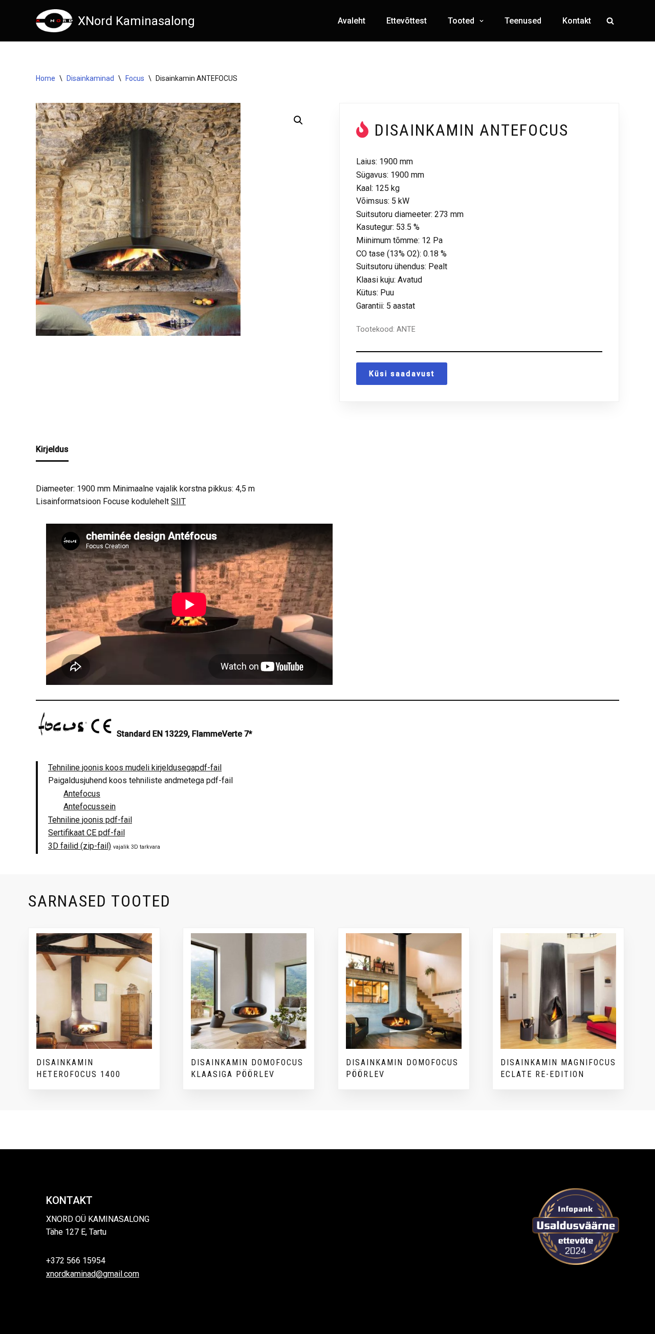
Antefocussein (89, 806)
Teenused (523, 21)
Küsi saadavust (401, 374)
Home (45, 78)
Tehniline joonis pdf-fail (90, 820)
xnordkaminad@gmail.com (92, 1274)
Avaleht (351, 21)
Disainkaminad (90, 78)
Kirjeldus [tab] (52, 449)
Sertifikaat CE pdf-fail (86, 832)
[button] (480, 21)
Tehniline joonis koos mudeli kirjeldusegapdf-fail (135, 767)
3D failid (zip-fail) (79, 846)
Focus (134, 78)
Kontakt (576, 21)
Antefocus (81, 794)
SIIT (178, 501)
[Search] (610, 21)
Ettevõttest (406, 21)
